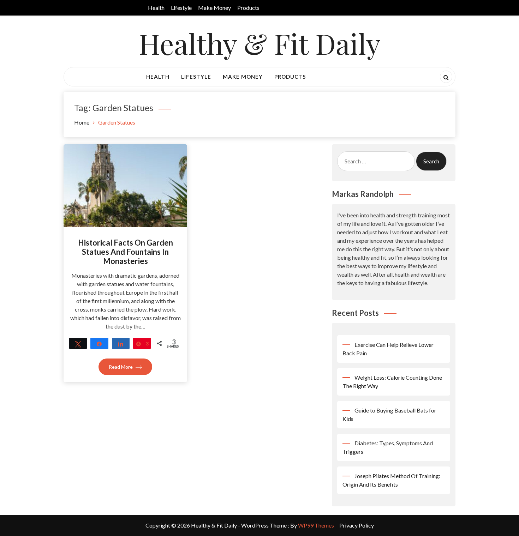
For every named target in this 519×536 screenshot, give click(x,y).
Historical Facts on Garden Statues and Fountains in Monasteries (125, 252)
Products (248, 7)
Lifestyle (181, 7)
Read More (121, 367)
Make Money (214, 7)
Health (156, 7)
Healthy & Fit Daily (260, 43)
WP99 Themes (316, 525)
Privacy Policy (356, 525)
